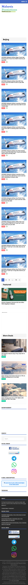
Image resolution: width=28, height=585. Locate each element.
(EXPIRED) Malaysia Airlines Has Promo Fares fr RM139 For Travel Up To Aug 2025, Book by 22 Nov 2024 (13, 270)
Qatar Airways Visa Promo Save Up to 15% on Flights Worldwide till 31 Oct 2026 (13, 376)
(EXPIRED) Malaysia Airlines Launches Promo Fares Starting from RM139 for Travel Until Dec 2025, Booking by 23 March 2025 (13, 176)
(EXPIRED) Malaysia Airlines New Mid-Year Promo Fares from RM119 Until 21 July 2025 (12, 81)
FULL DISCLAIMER (15, 580)
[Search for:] (14, 438)
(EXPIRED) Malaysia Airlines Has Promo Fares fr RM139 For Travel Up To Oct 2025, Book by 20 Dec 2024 (13, 247)
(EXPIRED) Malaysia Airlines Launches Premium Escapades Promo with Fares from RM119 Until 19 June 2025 (13, 105)
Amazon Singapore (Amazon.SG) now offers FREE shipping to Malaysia (12, 303)
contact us (15, 564)
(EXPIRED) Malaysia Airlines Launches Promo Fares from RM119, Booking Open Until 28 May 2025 (13, 128)
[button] (24, 1)
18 (16, 280)
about (17, 563)
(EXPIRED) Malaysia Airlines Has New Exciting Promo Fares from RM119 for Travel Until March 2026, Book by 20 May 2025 (13, 152)
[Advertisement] (14, 25)
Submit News (5, 508)
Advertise (11, 508)
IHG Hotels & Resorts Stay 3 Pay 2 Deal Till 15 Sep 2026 (13, 354)
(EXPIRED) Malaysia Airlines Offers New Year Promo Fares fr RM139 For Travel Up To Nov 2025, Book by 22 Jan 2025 (12, 223)
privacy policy (13, 563)
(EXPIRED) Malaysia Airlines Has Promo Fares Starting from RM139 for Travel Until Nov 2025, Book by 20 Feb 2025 (13, 199)
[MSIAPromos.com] (14, 8)
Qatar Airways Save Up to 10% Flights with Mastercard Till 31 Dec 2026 (12, 398)
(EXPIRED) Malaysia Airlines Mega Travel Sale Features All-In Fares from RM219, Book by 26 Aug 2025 (13, 59)
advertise (21, 563)
